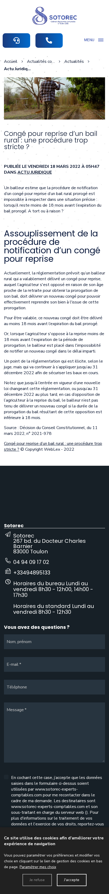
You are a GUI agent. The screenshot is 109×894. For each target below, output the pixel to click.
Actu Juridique (34, 172)
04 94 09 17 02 (31, 562)
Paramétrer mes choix (38, 866)
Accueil (10, 61)
